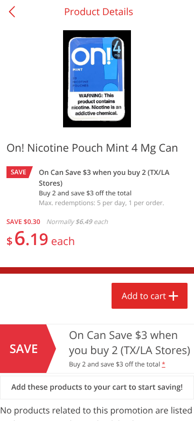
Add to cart (144, 296)
